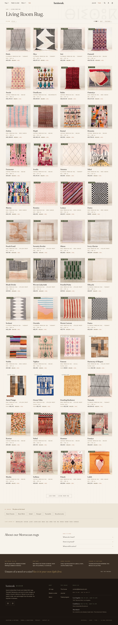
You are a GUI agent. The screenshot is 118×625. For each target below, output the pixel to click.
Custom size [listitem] (37, 521)
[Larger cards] (94, 21)
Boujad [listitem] (38, 514)
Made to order (53, 593)
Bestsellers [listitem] (19, 521)
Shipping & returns (12, 620)
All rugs (51, 589)
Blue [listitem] (47, 521)
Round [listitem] (71, 521)
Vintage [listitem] (26, 521)
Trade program (65, 597)
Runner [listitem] (67, 521)
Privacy (37, 620)
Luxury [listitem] (31, 521)
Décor (50, 597)
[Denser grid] (96, 21)
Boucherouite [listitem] (59, 514)
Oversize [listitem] (76, 521)
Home (7, 9)
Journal (63, 593)
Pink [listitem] (55, 521)
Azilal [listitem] (31, 514)
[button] (104, 3)
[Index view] (97, 21)
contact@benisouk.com (80, 589)
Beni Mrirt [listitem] (21, 514)
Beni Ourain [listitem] (10, 514)
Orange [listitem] (62, 521)
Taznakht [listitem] (48, 514)
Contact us (45, 620)
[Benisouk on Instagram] (8, 603)
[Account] (108, 3)
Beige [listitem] (43, 521)
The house (64, 589)
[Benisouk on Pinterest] (13, 603)
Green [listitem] (51, 521)
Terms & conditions (27, 620)
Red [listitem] (58, 521)
